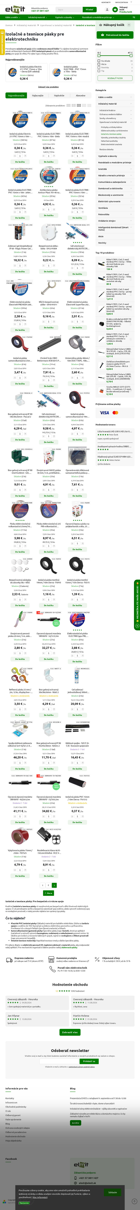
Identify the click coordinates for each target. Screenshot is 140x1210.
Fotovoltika (103, 214)
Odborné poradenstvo (15, 1132)
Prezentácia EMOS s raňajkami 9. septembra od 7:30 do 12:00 (98, 1098)
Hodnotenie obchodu (70, 984)
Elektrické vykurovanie (109, 201)
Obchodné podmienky (15, 1106)
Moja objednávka (13, 1140)
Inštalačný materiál (107, 103)
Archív (75, 1122)
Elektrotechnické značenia (111, 144)
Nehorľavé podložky (109, 141)
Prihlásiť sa (89, 1061)
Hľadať (89, 9)
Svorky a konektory (108, 118)
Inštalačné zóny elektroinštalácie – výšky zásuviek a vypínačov (98, 1108)
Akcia (116, 64)
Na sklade (116, 61)
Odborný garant (13, 1115)
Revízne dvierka (106, 149)
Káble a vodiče (105, 97)
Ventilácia (103, 208)
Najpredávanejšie (16, 95)
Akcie (101, 236)
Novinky (102, 242)
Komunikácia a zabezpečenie (112, 182)
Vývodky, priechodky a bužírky (113, 137)
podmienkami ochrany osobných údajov (82, 1067)
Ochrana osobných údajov (17, 1128)
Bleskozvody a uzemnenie (110, 195)
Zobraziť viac (70, 1032)
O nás (8, 1111)
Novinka (116, 67)
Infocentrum (121, 2)
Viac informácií (40, 1197)
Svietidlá (102, 169)
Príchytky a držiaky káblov (111, 127)
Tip (116, 71)
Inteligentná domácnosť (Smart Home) (113, 228)
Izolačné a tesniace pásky (111, 134)
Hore (49, 893)
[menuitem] (14, 17)
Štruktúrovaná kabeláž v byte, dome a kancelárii (92, 1103)
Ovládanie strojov (107, 220)
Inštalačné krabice (107, 110)
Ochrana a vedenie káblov (111, 114)
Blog (7, 1123)
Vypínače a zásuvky (107, 156)
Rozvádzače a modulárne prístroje (114, 162)
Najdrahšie (59, 95)
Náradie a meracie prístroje (111, 175)
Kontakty (106, 2)
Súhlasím (112, 1192)
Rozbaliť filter (115, 78)
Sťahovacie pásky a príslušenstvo (114, 130)
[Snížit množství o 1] (15, 156)
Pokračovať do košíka (117, 34)
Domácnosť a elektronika (110, 188)
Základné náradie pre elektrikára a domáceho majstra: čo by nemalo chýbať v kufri (97, 1115)
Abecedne (80, 95)
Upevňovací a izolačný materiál (113, 122)
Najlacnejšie (37, 95)
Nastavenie (24, 1203)
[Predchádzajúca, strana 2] (48, 885)
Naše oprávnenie (13, 1119)
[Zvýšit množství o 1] (25, 156)
